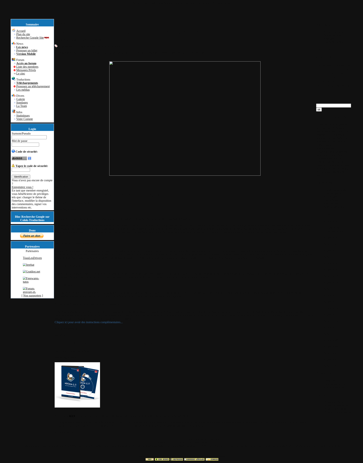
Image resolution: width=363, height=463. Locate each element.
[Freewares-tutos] (32, 285)
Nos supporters (32, 295)
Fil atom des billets (335, 408)
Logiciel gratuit (333, 193)
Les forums (202, 3)
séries (323, 124)
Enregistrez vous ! (22, 187)
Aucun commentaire (67, 328)
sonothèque (323, 141)
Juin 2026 (333, 227)
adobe (68, 46)
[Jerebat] (28, 268)
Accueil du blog (333, 31)
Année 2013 (331, 314)
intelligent (338, 172)
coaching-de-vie (326, 168)
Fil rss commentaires (336, 405)
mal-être (331, 161)
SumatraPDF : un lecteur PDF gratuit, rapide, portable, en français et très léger (132, 31)
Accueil (137, 3)
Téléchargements (220, 3)
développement (325, 148)
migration (341, 124)
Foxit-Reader (112, 46)
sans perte (331, 131)
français (90, 46)
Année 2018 (331, 282)
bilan (347, 165)
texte (319, 175)
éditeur (320, 161)
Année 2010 (331, 333)
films (331, 124)
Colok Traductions (90, 39)
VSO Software (332, 203)
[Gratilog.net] (31, 275)
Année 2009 (331, 340)
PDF (76, 46)
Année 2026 (331, 221)
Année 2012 (331, 321)
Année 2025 (331, 237)
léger (82, 46)
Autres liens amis (334, 387)
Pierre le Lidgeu (68, 39)
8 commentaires (64, 180)
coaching (342, 168)
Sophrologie (323, 172)
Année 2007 (331, 353)
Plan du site (149, 3)
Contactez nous (197, 442)
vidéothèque (323, 127)
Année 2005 (331, 366)
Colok (63, 202)
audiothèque (323, 138)
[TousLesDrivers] (32, 261)
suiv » (215, 439)
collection (338, 134)
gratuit (100, 46)
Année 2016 (331, 295)
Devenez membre (184, 3)
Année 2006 (331, 359)
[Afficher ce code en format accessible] (29, 159)
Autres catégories (334, 206)
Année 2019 (331, 276)
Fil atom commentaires (337, 412)
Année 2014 (331, 308)
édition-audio (324, 144)
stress (340, 161)
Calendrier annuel (334, 42)
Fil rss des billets (333, 402)
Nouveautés (331, 196)
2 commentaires (64, 432)
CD (329, 134)
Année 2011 (331, 327)
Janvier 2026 (335, 231)
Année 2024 (331, 244)
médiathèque (340, 138)
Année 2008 (331, 346)
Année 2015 (331, 301)
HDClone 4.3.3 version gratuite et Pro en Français (103, 343)
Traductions (331, 200)
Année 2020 (331, 269)
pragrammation (325, 151)
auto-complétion (333, 155)
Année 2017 (331, 289)
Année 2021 (331, 263)
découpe (344, 131)
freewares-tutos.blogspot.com (335, 382)
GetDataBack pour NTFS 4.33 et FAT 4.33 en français (107, 194)
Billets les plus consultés (332, 37)
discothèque (339, 141)
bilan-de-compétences (329, 165)
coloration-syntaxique (329, 158)
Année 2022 (331, 256)
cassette (321, 134)
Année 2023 (331, 250)
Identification (165, 3)
